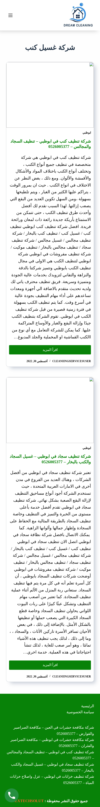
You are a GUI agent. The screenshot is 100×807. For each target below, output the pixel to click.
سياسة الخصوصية (80, 712)
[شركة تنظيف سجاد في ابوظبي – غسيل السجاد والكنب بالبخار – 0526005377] (50, 410)
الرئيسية (87, 706)
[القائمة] (10, 15)
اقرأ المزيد (45, 348)
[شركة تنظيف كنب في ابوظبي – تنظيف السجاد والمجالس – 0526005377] (50, 95)
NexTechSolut (28, 801)
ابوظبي (87, 132)
